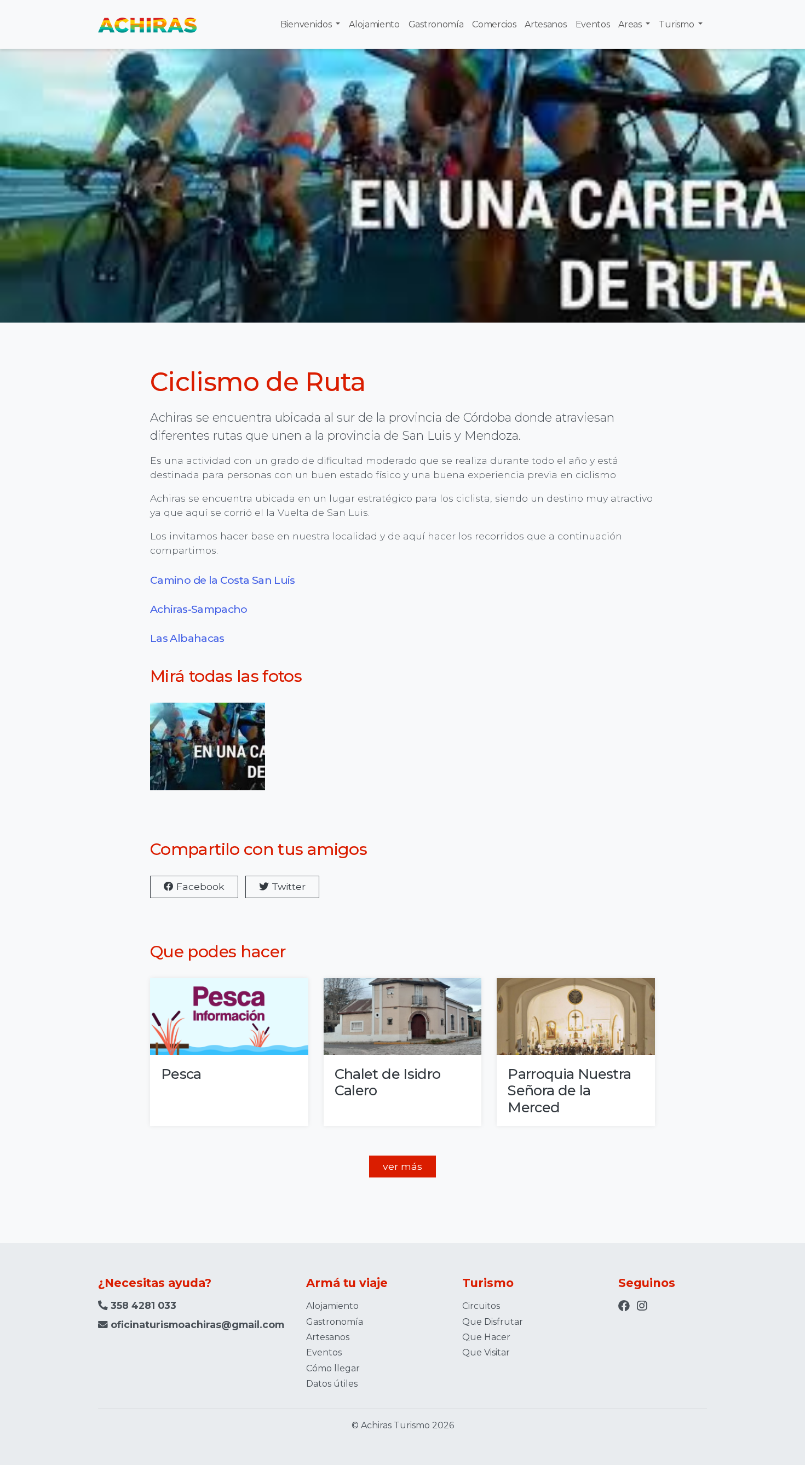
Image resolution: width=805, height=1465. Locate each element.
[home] (147, 24)
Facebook (199, 886)
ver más (402, 1166)
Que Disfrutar (492, 1322)
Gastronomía (436, 24)
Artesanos (545, 24)
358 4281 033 (142, 1305)
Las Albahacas (188, 638)
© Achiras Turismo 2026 (403, 1425)
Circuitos (481, 1306)
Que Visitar (486, 1352)
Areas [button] (630, 24)
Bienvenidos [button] (307, 24)
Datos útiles (332, 1383)
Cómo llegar (333, 1368)
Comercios (494, 24)
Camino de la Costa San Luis (222, 580)
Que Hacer (486, 1337)
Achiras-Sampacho (199, 609)
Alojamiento (374, 24)
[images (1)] (207, 754)
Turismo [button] (677, 24)
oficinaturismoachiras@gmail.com (197, 1324)
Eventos (593, 24)
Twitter (287, 886)
